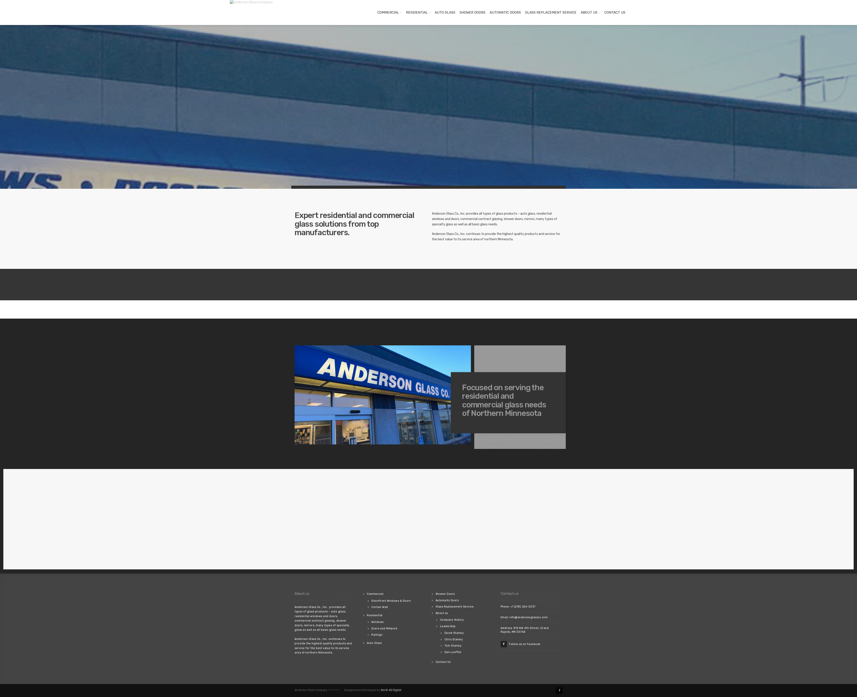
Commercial (388, 12)
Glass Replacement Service (550, 12)
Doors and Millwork (384, 628)
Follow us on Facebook (523, 644)
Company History (452, 619)
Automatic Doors (505, 12)
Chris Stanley (454, 639)
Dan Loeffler (453, 652)
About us (589, 12)
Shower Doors (472, 12)
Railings (376, 634)
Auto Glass (445, 12)
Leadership (448, 626)
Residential (417, 12)
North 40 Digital (391, 690)
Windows (377, 622)
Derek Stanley (454, 633)
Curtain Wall (379, 607)
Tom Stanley (453, 645)
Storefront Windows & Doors (391, 600)
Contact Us (614, 12)
